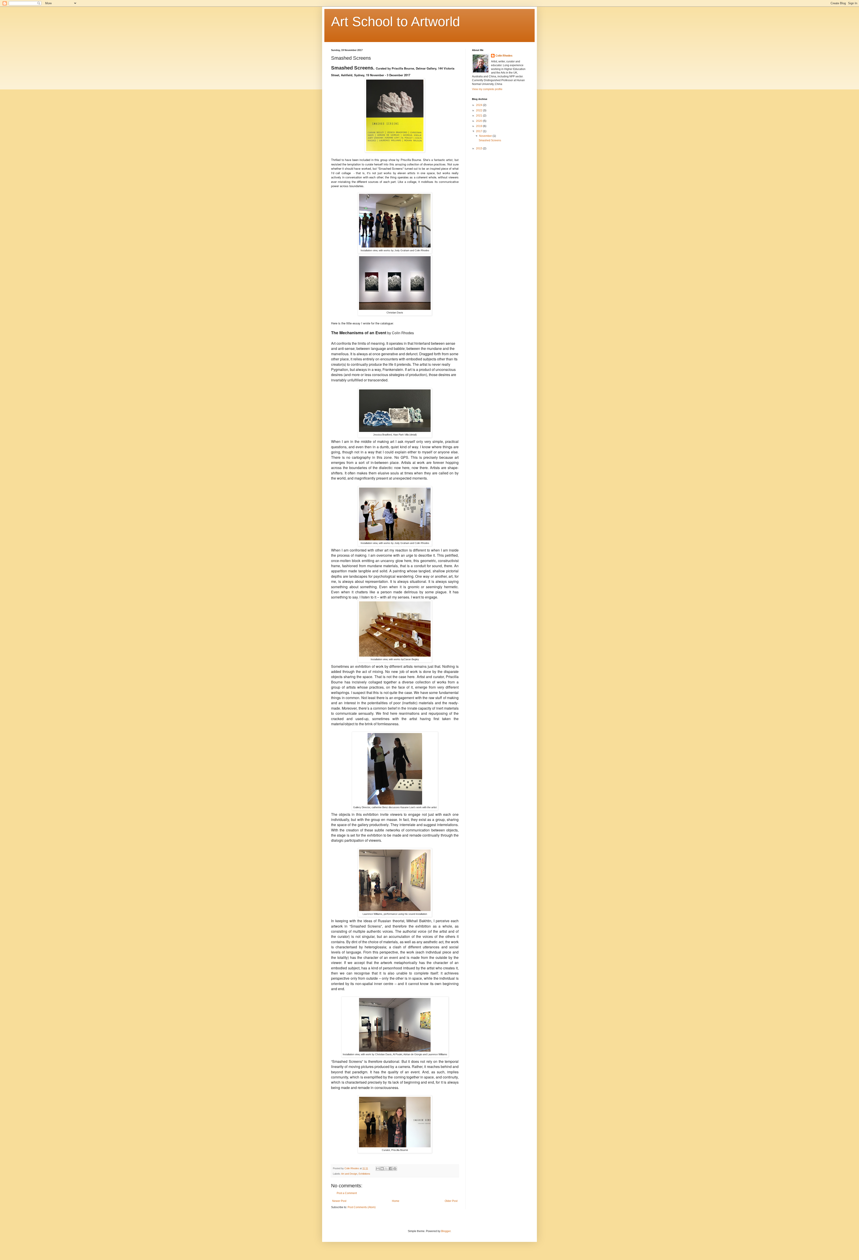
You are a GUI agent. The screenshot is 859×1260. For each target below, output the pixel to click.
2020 (479, 121)
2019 (479, 126)
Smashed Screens (490, 140)
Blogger (446, 1231)
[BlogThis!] (382, 1168)
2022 (479, 110)
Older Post (451, 1201)
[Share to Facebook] (390, 1168)
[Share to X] (386, 1168)
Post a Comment (347, 1193)
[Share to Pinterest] (395, 1168)
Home (395, 1201)
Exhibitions (364, 1173)
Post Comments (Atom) (362, 1207)
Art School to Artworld (395, 21)
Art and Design (349, 1173)
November (486, 135)
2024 (479, 105)
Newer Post (339, 1201)
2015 (479, 148)
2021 (479, 115)
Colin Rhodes (503, 55)
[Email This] (378, 1168)
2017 (479, 131)
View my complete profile (487, 89)
